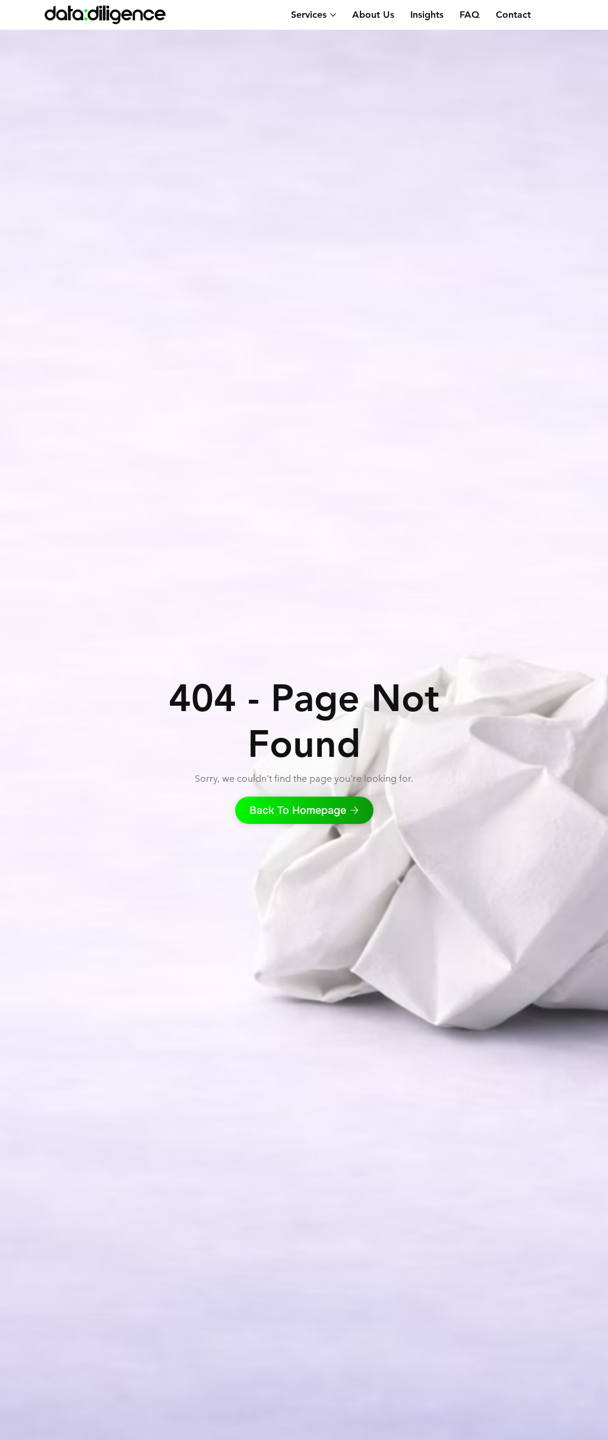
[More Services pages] (333, 15)
